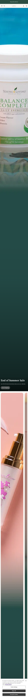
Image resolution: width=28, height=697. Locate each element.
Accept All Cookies (14, 694)
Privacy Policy (8, 684)
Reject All (14, 690)
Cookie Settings (14, 687)
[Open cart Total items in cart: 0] (26, 5)
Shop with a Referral (14, 2)
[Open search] (4, 5)
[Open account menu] (23, 5)
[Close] (25, 680)
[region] (14, 688)
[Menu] (2, 6)
